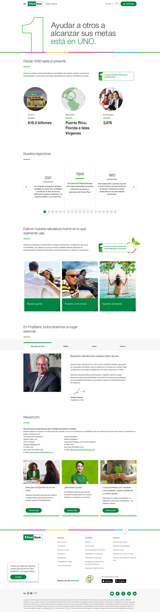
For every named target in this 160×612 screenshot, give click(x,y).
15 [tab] (99, 211)
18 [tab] (111, 211)
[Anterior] (26, 187)
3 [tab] (52, 211)
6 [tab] (64, 211)
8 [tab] (72, 211)
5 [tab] (60, 211)
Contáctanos (61, 546)
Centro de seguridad (64, 565)
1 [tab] (44, 211)
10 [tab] (80, 211)
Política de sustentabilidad (121, 546)
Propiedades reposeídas (93, 558)
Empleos (88, 542)
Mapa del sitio (61, 558)
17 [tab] (107, 211)
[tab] (37, 346)
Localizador (61, 554)
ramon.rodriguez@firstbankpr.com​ (82, 450)
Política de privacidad (120, 542)
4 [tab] (56, 211)
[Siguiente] (134, 187)
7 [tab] (68, 211)
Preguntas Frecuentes (64, 561)
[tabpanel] (80, 378)
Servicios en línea (63, 550)
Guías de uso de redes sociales (123, 554)
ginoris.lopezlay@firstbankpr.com (41, 452)
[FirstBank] (35, 3)
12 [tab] (88, 211)
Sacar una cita (62, 542)
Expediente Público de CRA (94, 568)
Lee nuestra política (27, 571)
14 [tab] (95, 211)
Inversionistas (89, 546)
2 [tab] (48, 211)
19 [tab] (115, 211)
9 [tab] (76, 211)
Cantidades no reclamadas (94, 554)
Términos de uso (118, 550)
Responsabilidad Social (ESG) (95, 550)
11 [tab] (84, 211)
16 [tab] (103, 211)
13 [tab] (91, 211)
